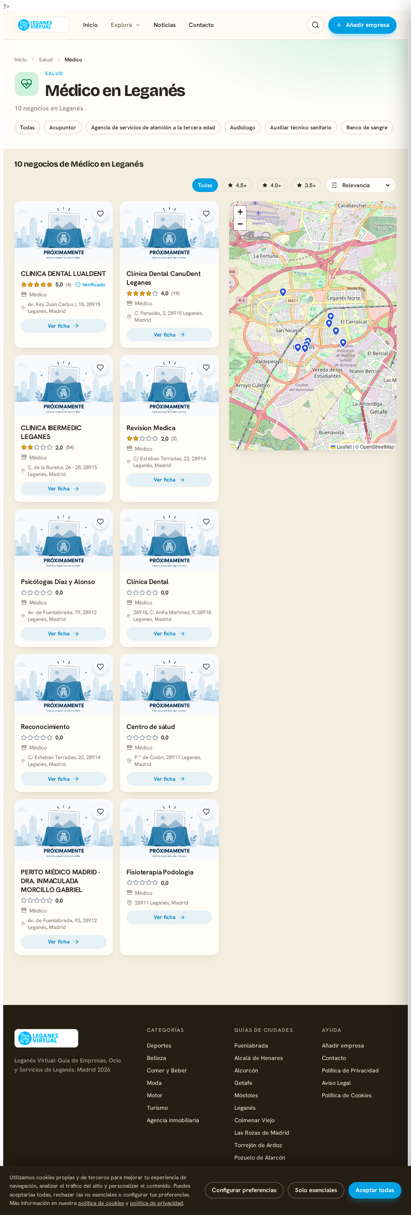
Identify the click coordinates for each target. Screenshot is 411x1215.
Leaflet (344, 446)
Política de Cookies (347, 1095)
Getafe (243, 1082)
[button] (329, 324)
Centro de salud (150, 726)
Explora (121, 25)
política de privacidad (156, 1203)
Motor (155, 1095)
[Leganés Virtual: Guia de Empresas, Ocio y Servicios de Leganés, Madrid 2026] (41, 25)
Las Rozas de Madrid (261, 1132)
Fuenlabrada (251, 1045)
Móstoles (246, 1095)
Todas (27, 127)
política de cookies (101, 1203)
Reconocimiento (45, 726)
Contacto (201, 25)
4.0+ (276, 185)
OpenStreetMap (377, 446)
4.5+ (241, 185)
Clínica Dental (147, 581)
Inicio (90, 25)
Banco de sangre (366, 127)
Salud (46, 59)
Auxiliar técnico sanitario (301, 127)
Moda (154, 1082)
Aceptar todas (375, 1190)
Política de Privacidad (350, 1070)
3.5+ (310, 185)
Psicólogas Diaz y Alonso (58, 581)
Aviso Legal (336, 1082)
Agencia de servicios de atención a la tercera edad (153, 127)
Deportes (159, 1045)
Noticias (165, 25)
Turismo (157, 1107)
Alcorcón (246, 1070)
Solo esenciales (316, 1190)
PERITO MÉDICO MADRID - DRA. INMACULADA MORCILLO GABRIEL (60, 881)
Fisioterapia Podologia (159, 872)
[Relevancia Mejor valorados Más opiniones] (361, 185)
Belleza (156, 1058)
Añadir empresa (367, 25)
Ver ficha (58, 325)
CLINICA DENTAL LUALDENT (63, 273)
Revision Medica (150, 427)
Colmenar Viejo (254, 1120)
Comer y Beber (167, 1070)
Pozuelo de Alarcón (259, 1157)
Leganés (245, 1107)
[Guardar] (100, 213)
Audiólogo (242, 127)
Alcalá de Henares (258, 1058)
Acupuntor (62, 127)
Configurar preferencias (244, 1190)
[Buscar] (315, 25)
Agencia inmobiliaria (173, 1120)
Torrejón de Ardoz (258, 1145)
